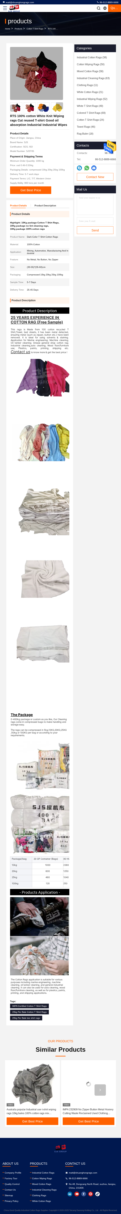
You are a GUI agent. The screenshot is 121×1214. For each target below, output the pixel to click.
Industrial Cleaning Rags (44, 1189)
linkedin (69, 1194)
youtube (76, 1194)
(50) (90, 64)
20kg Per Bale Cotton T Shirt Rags (29, 1012)
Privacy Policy (11, 1201)
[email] (94, 168)
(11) (87, 85)
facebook (83, 1194)
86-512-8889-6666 (108, 2)
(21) (90, 92)
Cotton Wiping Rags (42, 1178)
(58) (90, 71)
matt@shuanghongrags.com (20, 2)
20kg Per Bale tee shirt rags (26, 1018)
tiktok (97, 1194)
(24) (90, 119)
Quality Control (12, 1184)
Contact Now (95, 177)
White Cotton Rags (41, 1201)
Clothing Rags (39, 1195)
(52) (92, 99)
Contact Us (10, 1189)
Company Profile (13, 1172)
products (18, 29)
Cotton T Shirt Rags (35, 29)
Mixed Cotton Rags (41, 1184)
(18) (85, 133)
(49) (90, 106)
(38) (92, 57)
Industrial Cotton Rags (43, 1172)
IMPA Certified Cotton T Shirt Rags (29, 1006)
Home (7, 29)
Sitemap (9, 1195)
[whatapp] (87, 168)
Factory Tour (11, 1178)
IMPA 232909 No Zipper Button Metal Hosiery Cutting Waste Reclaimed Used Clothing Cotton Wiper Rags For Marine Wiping (32, 1111)
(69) (91, 113)
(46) (86, 126)
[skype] (79, 168)
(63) (93, 78)
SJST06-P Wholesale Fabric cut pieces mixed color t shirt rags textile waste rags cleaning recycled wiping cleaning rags (88, 1111)
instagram (90, 1194)
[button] (59, 105)
